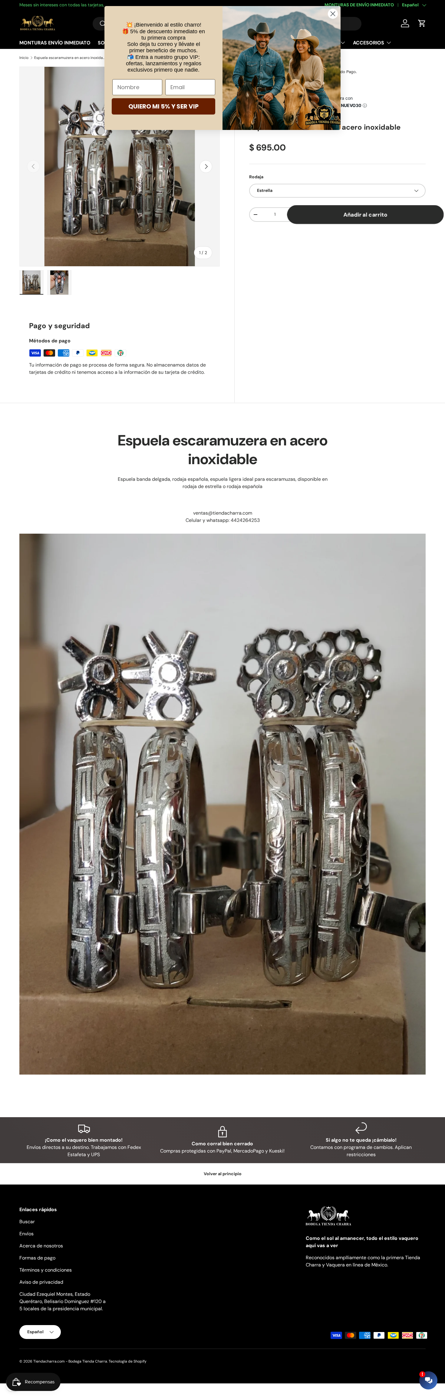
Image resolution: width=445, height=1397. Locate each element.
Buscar (27, 1221)
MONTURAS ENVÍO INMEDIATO (55, 43)
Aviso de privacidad (41, 1282)
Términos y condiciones (45, 1270)
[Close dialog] (333, 13)
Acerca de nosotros (41, 1246)
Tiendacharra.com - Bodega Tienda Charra (70, 1361)
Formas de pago (37, 1258)
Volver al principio (223, 1173)
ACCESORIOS (368, 43)
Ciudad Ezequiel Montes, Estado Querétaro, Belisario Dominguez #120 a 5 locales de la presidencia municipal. (62, 1301)
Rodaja (256, 176)
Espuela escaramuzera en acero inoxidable (70, 57)
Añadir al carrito (365, 214)
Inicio (23, 57)
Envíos (26, 1233)
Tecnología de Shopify (128, 1361)
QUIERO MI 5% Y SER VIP (163, 106)
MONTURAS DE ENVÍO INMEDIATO (359, 5)
